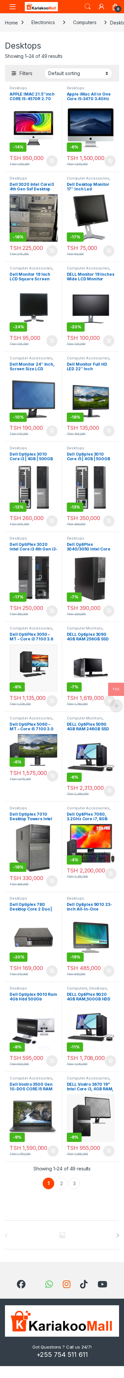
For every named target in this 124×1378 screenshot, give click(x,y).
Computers (85, 22)
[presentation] (117, 1235)
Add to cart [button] (52, 161)
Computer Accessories (88, 178)
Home (11, 22)
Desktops (18, 88)
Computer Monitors (85, 628)
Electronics (43, 22)
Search (87, 6)
